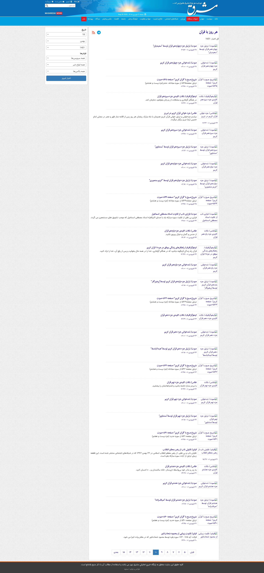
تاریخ (84, 29)
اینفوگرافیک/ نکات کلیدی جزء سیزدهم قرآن (177, 96)
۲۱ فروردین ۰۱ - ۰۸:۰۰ (189, 487)
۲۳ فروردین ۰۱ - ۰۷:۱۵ (189, 352)
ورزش (183, 18)
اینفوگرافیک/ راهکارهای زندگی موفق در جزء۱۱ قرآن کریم (172, 248)
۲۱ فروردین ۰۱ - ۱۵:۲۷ (210, 459)
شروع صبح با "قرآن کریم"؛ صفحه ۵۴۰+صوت (177, 517)
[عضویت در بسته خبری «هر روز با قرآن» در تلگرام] (98, 33)
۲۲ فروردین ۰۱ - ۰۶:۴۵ (189, 439)
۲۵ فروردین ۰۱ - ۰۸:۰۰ (189, 167)
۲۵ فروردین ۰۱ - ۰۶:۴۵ (189, 204)
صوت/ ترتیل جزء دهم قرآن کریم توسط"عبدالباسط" (174, 349)
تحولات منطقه (192, 18)
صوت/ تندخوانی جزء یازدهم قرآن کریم (179, 265)
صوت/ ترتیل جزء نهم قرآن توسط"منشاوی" (178, 416)
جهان (202, 18)
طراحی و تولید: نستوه (132, 569)
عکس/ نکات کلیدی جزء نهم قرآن (182, 382)
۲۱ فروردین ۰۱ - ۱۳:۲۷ (189, 473)
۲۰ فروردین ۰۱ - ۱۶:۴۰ (189, 540)
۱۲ (144, 552)
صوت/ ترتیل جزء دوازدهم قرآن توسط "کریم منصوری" (173, 180)
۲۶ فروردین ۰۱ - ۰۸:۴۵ (189, 133)
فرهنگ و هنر (132, 18)
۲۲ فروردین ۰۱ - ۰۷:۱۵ (189, 419)
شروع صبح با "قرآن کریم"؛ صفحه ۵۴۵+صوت (177, 80)
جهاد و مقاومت (145, 18)
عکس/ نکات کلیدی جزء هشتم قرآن (181, 466)
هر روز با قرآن (208, 32)
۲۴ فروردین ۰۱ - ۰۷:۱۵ (189, 285)
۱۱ (149, 552)
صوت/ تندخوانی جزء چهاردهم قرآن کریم (178, 63)
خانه (216, 18)
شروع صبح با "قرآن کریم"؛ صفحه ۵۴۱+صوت (177, 433)
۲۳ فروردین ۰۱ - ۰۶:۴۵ (189, 372)
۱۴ (130, 552)
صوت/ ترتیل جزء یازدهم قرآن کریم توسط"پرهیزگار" (174, 282)
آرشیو (68, 2)
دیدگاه (97, 18)
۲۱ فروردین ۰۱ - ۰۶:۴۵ (189, 523)
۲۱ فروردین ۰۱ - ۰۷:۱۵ (189, 503)
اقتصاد (116, 18)
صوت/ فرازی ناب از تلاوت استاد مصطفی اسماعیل (174, 214)
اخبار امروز (66, 78)
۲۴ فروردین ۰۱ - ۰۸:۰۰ (189, 268)
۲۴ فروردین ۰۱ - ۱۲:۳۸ (189, 254)
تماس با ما (58, 2)
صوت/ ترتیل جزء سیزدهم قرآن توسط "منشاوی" (176, 147)
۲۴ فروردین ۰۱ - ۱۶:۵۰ (189, 220)
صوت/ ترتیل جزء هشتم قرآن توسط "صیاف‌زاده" (176, 500)
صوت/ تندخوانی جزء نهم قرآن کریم (181, 399)
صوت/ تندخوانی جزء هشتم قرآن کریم (180, 483)
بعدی (116, 552)
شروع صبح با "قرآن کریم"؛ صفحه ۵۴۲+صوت (177, 366)
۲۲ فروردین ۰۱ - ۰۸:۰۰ (189, 403)
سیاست (209, 18)
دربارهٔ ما (48, 2)
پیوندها (90, 18)
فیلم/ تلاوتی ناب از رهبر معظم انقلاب (180, 450)
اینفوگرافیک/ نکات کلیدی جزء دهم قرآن (179, 315)
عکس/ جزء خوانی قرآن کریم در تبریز (180, 113)
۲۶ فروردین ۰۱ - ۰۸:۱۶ (189, 150)
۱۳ (137, 552)
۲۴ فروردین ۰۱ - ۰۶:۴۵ (189, 305)
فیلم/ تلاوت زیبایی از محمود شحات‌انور (179, 534)
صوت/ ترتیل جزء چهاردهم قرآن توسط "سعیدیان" (175, 46)
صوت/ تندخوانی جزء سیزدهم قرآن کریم (179, 130)
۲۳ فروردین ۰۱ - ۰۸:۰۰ (189, 335)
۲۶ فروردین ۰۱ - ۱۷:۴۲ (210, 123)
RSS (75, 2)
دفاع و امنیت (157, 18)
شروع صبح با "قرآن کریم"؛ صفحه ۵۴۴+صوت (177, 197)
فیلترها (83, 53)
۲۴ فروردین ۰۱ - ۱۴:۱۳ (189, 237)
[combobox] (66, 34)
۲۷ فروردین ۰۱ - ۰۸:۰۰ (189, 66)
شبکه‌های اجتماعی (171, 18)
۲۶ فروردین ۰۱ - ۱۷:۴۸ (189, 103)
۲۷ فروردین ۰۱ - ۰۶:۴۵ (189, 86)
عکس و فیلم (107, 18)
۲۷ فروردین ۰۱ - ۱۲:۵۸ (189, 49)
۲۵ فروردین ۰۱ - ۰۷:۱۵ (189, 184)
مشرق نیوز (196, 7)
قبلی (192, 552)
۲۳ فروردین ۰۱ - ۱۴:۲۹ (189, 319)
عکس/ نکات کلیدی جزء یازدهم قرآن (181, 231)
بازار (83, 18)
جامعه (123, 18)
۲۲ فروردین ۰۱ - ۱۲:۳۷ (189, 389)
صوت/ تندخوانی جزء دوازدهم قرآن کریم (179, 164)
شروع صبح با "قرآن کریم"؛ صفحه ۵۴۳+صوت (177, 298)
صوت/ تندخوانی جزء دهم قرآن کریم (180, 332)
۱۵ (124, 552)
